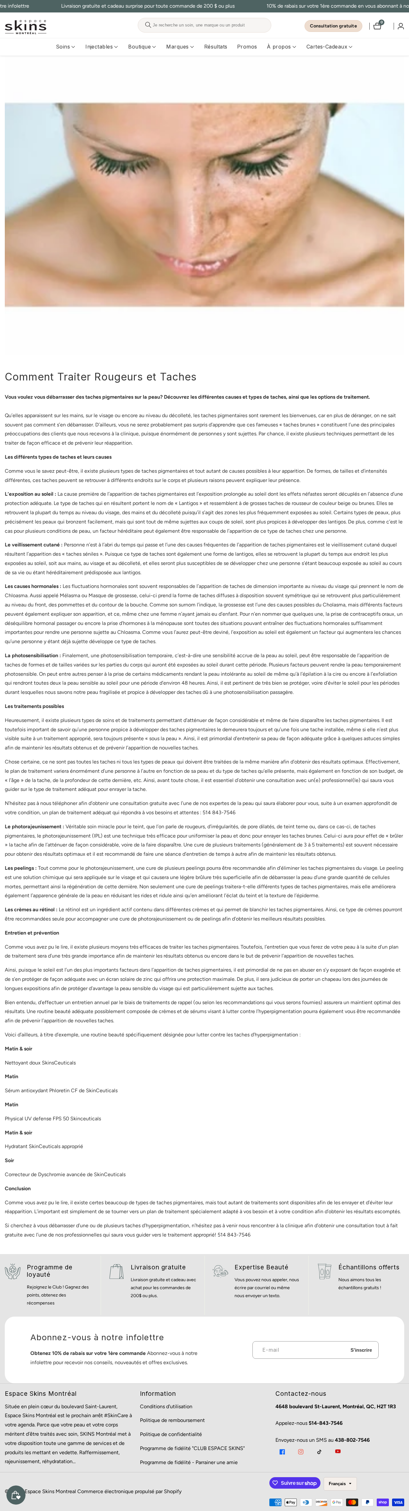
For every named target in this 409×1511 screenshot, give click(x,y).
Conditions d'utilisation (166, 1406)
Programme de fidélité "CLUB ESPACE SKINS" (192, 1448)
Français (338, 1483)
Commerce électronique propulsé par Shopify (129, 1491)
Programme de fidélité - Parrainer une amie (189, 1462)
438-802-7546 (352, 1440)
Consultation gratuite (333, 26)
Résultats (216, 46)
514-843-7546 (326, 1423)
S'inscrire (361, 1350)
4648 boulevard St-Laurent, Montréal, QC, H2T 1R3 (335, 1406)
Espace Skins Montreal (50, 1491)
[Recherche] (148, 25)
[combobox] (204, 25)
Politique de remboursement (172, 1420)
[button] (63, 47)
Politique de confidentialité (171, 1434)
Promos (247, 46)
